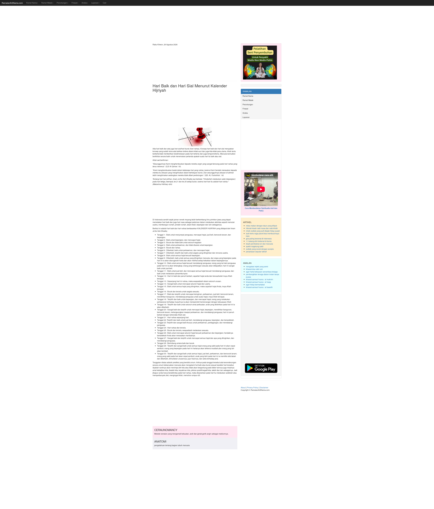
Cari (104, 2)
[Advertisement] (217, 24)
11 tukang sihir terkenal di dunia (258, 241)
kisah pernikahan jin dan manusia (259, 243)
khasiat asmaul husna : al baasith (259, 287)
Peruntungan (62, 2)
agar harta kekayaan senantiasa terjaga (262, 271)
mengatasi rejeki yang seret (257, 266)
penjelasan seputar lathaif (256, 251)
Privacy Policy (252, 387)
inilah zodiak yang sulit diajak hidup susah (263, 231)
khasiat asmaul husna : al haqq (258, 282)
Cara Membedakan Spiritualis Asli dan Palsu (261, 209)
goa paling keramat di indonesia (259, 238)
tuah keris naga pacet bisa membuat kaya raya (262, 234)
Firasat (74, 2)
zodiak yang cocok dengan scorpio (260, 249)
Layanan (94, 2)
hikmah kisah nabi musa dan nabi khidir (262, 228)
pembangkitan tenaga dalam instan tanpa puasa (262, 275)
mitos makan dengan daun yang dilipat (261, 225)
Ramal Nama (31, 2)
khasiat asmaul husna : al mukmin (259, 279)
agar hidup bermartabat (255, 284)
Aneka (84, 2)
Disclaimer (264, 387)
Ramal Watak (46, 2)
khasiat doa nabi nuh (254, 269)
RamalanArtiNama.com (12, 2)
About (243, 387)
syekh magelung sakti (254, 246)
